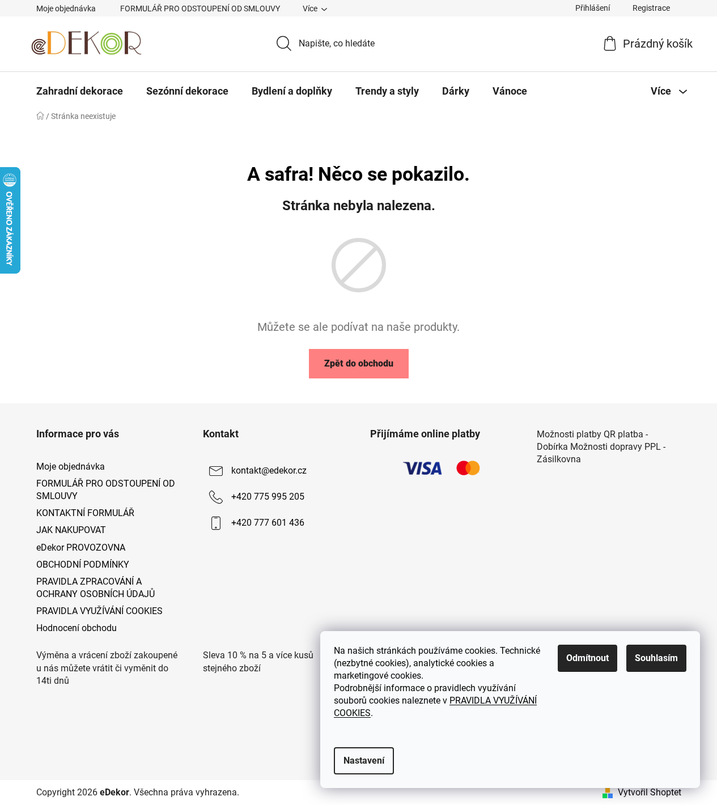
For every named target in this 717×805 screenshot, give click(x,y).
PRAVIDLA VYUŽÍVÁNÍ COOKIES (99, 611)
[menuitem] (79, 91)
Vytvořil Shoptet (649, 792)
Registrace (651, 7)
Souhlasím (656, 658)
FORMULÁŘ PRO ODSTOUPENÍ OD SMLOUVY (200, 8)
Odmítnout (587, 658)
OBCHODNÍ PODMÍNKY (82, 564)
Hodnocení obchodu (76, 628)
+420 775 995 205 (267, 496)
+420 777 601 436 (267, 522)
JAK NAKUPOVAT (71, 530)
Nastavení (363, 760)
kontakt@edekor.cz (269, 470)
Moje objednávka (66, 8)
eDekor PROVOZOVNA (80, 547)
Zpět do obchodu (358, 363)
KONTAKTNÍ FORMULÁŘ (85, 513)
